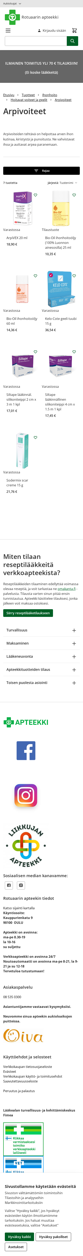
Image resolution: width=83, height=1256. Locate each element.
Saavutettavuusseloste (20, 1081)
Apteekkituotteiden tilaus (28, 669)
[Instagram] (21, 885)
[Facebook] (9, 885)
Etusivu (8, 95)
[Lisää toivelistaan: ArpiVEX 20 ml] (35, 195)
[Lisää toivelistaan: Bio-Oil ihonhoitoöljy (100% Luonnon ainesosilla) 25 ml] (74, 195)
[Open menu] (8, 30)
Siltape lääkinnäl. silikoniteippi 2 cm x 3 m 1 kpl (21, 399)
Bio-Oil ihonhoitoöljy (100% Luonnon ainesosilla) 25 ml (60, 243)
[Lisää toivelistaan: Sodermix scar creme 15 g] (35, 437)
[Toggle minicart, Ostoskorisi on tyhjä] (74, 30)
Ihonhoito (49, 95)
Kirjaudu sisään (54, 30)
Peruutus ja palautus (19, 1091)
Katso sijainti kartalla (19, 908)
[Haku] (72, 41)
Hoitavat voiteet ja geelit (29, 100)
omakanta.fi (67, 589)
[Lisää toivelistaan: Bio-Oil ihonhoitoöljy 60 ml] (35, 276)
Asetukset (16, 1247)
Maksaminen (17, 643)
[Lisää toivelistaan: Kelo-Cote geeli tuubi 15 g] (74, 276)
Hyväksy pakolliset (53, 1237)
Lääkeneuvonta (19, 656)
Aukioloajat (10, 3)
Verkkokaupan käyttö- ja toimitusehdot (32, 1076)
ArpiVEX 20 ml (16, 238)
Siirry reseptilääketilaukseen (28, 613)
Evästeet (9, 1071)
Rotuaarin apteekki (40, 17)
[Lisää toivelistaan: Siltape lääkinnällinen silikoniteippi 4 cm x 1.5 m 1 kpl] (74, 352)
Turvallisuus (16, 630)
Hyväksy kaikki (19, 1237)
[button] (41, 171)
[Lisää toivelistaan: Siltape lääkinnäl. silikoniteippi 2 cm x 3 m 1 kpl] (35, 352)
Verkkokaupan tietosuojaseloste (27, 1066)
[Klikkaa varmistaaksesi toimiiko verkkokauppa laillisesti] (41, 1156)
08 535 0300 (12, 997)
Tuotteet (28, 95)
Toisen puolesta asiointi (26, 682)
